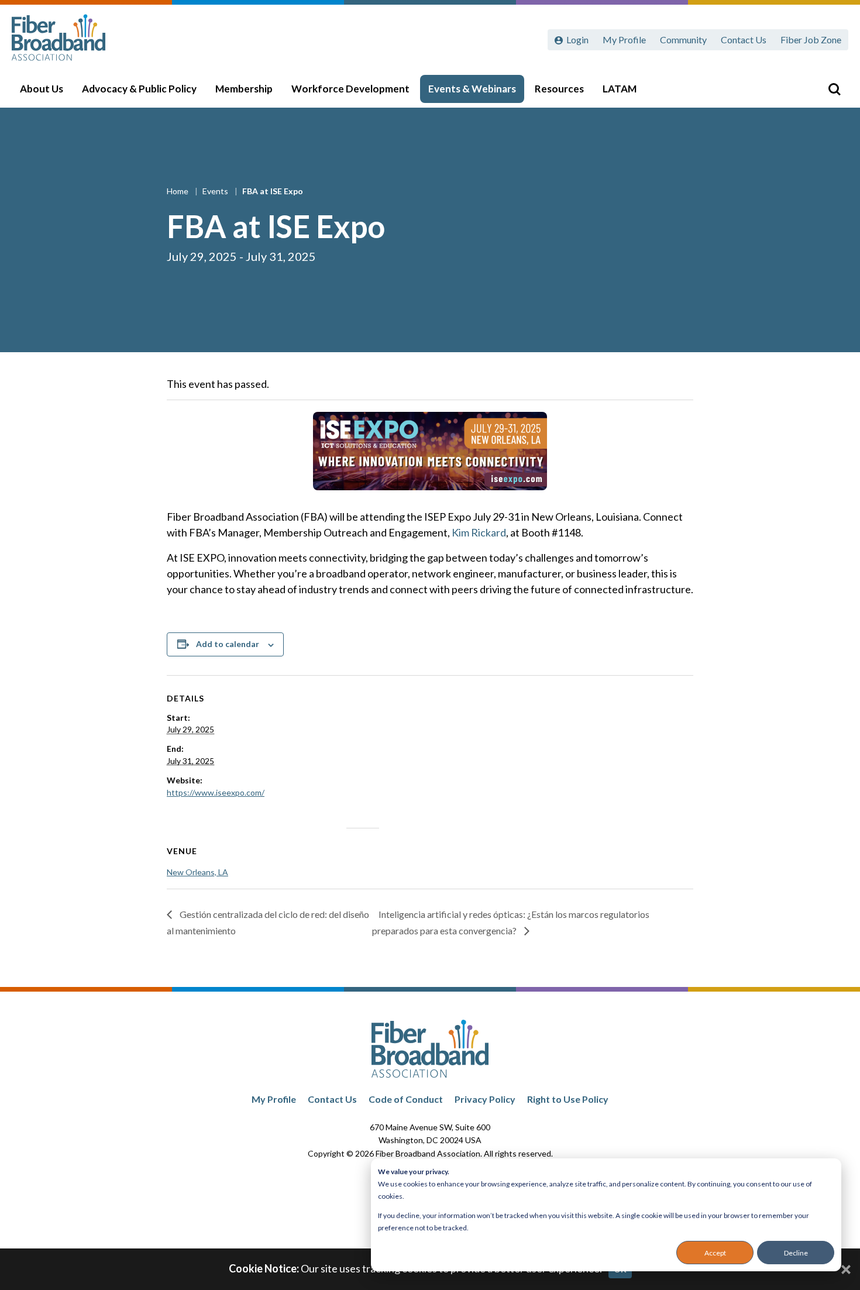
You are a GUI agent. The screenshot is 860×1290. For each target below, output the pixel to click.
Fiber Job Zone (810, 39)
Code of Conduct (406, 1099)
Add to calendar (227, 644)
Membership (244, 88)
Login (577, 39)
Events (216, 191)
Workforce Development (350, 88)
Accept (715, 1252)
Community (683, 39)
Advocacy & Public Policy (139, 88)
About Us (41, 88)
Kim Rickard (479, 532)
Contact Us (743, 39)
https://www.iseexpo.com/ (215, 792)
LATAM (620, 88)
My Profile (624, 39)
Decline (796, 1252)
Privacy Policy (485, 1099)
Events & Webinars (472, 88)
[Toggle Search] (834, 89)
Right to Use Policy (567, 1099)
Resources (559, 88)
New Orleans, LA (197, 872)
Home (178, 191)
